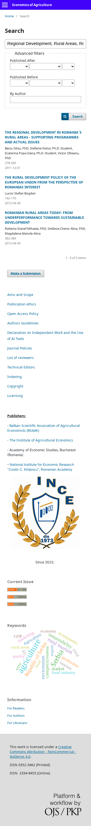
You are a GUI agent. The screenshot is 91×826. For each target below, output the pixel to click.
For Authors (16, 715)
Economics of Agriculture (32, 5)
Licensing (15, 395)
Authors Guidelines (23, 323)
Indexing (14, 376)
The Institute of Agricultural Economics (41, 440)
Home (9, 16)
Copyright (15, 386)
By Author (18, 93)
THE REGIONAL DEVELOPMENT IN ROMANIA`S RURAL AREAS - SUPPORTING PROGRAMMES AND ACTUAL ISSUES (43, 137)
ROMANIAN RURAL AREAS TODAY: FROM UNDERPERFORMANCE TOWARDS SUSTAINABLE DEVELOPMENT (44, 217)
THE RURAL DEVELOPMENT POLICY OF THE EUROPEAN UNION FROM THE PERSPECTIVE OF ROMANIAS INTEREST (44, 182)
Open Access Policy (22, 313)
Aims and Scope (20, 294)
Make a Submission (26, 273)
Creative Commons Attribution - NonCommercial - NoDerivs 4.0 (43, 751)
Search (77, 116)
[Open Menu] (5, 5)
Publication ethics (21, 304)
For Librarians (17, 723)
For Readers (16, 708)
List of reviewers (20, 357)
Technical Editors (21, 367)
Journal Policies (19, 348)
